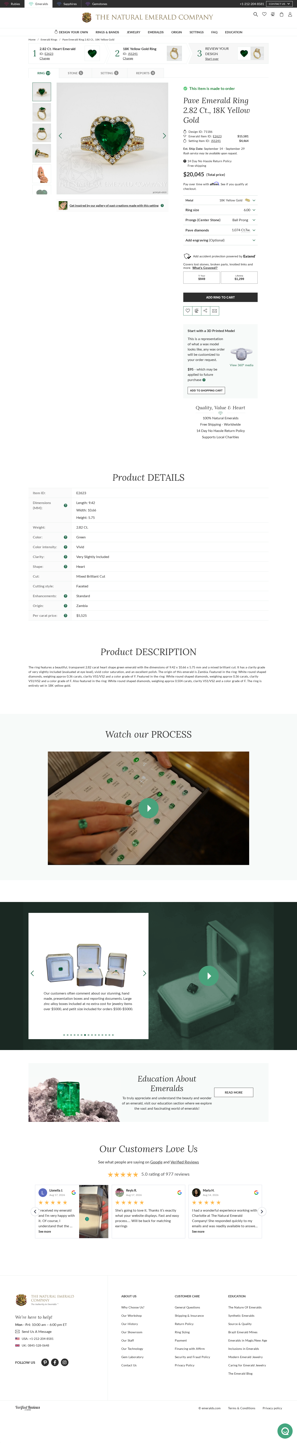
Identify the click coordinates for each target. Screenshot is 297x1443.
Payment (181, 1340)
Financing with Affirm (190, 1348)
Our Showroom (131, 1332)
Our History (129, 1324)
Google (156, 1162)
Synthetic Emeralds (241, 1315)
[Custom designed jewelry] (250, 53)
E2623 (49, 54)
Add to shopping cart (206, 390)
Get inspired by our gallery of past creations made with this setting (114, 205)
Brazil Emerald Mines (242, 1332)
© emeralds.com (210, 1408)
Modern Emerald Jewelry (245, 1357)
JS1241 (133, 54)
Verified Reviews (184, 1162)
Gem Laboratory (132, 1357)
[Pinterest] (45, 1362)
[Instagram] (65, 1362)
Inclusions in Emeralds (243, 1348)
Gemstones (99, 4)
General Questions (187, 1307)
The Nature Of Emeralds (245, 1307)
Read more (239, 1093)
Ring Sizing (182, 1332)
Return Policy (184, 1324)
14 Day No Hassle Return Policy (209, 161)
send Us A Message (37, 1331)
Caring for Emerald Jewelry (247, 1365)
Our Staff (127, 1340)
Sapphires (70, 4)
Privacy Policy (184, 1365)
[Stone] (92, 53)
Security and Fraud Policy (192, 1357)
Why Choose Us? (132, 1307)
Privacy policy (272, 1408)
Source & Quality (240, 1324)
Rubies (15, 4)
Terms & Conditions (241, 1408)
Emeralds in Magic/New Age (247, 1340)
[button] (164, 135)
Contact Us (129, 1365)
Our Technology (132, 1348)
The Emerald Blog (240, 1373)
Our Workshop (131, 1315)
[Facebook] (54, 1362)
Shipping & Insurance (189, 1315)
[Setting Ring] (174, 53)
